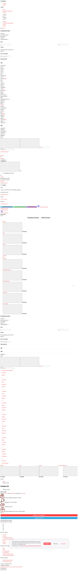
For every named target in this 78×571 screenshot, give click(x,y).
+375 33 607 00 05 (18, 566)
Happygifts (2, 128)
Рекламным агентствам (33, 217)
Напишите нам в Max (44, 206)
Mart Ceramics (3, 94)
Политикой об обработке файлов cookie (32, 545)
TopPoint (2, 119)
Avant (1, 71)
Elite (1, 80)
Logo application (6, 551)
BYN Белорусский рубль (7, 11)
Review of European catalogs (8, 555)
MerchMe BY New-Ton (4, 99)
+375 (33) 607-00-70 (4, 212)
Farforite (2, 83)
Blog (4, 549)
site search (13, 493)
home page (23, 493)
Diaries (4, 244)
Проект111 (2, 134)
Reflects (2, 109)
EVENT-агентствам (45, 217)
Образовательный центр (8, 560)
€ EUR (2, 7)
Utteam (1, 121)
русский (4, 3)
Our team (4, 536)
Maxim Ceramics (3, 96)
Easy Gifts (2, 78)
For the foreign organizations (8, 539)
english (4, 1)
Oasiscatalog (2, 131)
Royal (1, 113)
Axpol (1, 72)
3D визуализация (4, 39)
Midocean (2, 100)
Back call (2, 155)
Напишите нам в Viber (32, 206)
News (4, 540)
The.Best (2, 33)
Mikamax (2, 102)
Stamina (2, 116)
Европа (2, 51)
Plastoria (2, 106)
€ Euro (4, 9)
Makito (1, 91)
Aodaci (1, 68)
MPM (1, 103)
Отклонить (55, 543)
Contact (4, 24)
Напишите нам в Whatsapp (20, 206)
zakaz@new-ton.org (4, 208)
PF (1, 105)
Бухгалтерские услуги (7, 561)
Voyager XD (2, 122)
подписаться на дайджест (39, 515)
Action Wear (2, 65)
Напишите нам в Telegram (8, 206)
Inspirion (2, 86)
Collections (5, 292)
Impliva (1, 84)
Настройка (63, 543)
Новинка (2, 37)
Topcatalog (2, 132)
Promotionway (3, 108)
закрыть (3, 185)
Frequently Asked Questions (8, 23)
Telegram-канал (38, 518)
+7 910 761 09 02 (11, 566)
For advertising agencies (7, 537)
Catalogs (4, 255)
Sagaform (2, 115)
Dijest (4, 548)
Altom (1, 67)
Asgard (1, 69)
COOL (1, 77)
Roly (1, 112)
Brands (4, 543)
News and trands (6, 281)
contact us (6, 493)
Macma (1, 90)
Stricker (1, 118)
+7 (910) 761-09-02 (4, 209)
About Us (4, 21)
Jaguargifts (2, 87)
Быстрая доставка (4, 34)
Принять (47, 543)
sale (3, 257)
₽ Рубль (4, 12)
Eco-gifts (4, 258)
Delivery (4, 25)
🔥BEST (4, 221)
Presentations (5, 303)
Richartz (2, 110)
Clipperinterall (3, 75)
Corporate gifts (6, 552)
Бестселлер (2, 36)
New (20, 465)
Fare (1, 81)
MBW (1, 97)
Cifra (1, 74)
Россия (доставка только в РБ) (6, 49)
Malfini (1, 93)
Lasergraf (2, 129)
